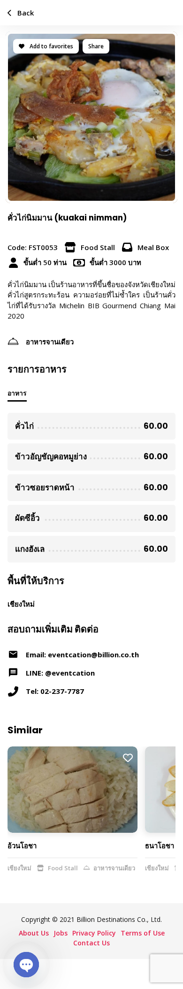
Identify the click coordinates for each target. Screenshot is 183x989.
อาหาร (17, 392)
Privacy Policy (94, 932)
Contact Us (91, 942)
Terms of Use (143, 932)
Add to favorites (50, 46)
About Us (34, 932)
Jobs (60, 932)
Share (96, 46)
